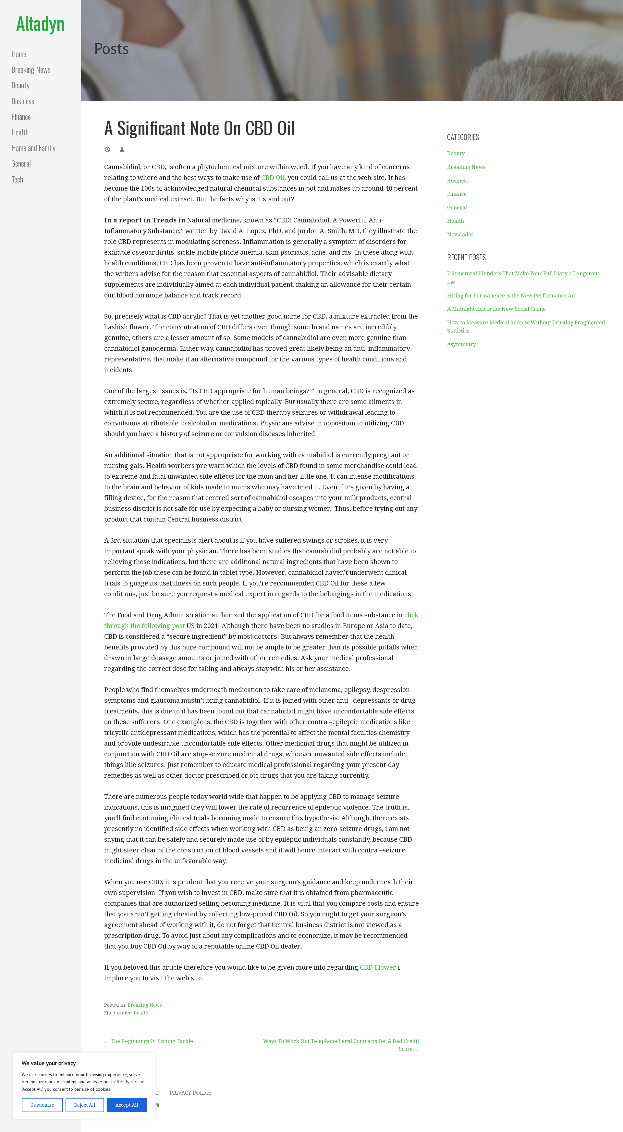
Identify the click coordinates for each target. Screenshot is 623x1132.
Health (20, 132)
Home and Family (33, 147)
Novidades (460, 235)
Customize (42, 1105)
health (141, 1012)
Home (18, 53)
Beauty (20, 85)
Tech (17, 179)
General (21, 163)
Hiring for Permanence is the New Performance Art (511, 296)
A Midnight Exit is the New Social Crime (496, 309)
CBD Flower (378, 967)
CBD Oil (272, 178)
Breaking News (31, 69)
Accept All (127, 1105)
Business (22, 101)
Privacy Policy (191, 1093)
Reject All (84, 1105)
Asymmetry (461, 344)
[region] (84, 1085)
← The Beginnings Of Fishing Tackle (148, 1041)
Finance (21, 116)
